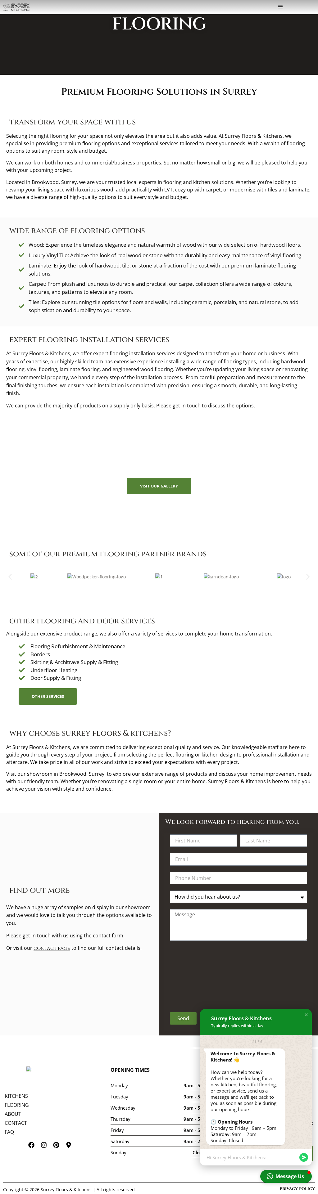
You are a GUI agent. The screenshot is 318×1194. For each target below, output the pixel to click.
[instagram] (47, 1148)
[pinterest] (59, 1148)
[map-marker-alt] (72, 1148)
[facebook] (34, 1148)
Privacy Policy (297, 1189)
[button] (280, 7)
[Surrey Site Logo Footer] (53, 1074)
